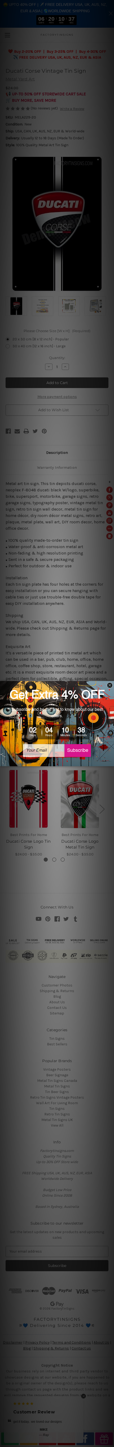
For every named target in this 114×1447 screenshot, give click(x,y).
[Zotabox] (110, 761)
